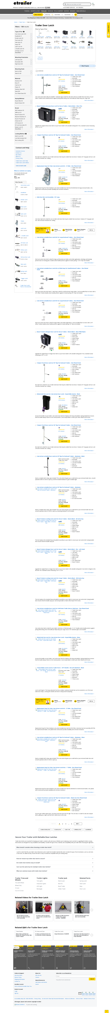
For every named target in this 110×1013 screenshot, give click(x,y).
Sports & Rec (35, 11)
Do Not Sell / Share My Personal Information (53, 998)
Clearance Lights (41, 883)
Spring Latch (81, 46)
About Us (18, 156)
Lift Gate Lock (48, 46)
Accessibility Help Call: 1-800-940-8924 (24, 998)
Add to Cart (64, 92)
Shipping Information (20, 979)
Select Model (67, 14)
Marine (66, 11)
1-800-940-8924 (41, 7)
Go (75, 14)
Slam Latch (73, 46)
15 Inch (17, 888)
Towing (26, 11)
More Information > (89, 100)
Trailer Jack (62, 878)
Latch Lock (90, 36)
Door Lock (83, 889)
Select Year (47, 14)
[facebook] (83, 993)
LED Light (39, 886)
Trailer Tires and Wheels (21, 879)
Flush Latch (65, 36)
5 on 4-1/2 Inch (19, 890)
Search (37, 984)
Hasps (81, 36)
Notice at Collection (70, 998)
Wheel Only (18, 885)
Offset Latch (56, 46)
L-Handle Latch (40, 46)
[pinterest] (86, 993)
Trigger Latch (90, 46)
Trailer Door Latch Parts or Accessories (40, 58)
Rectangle (39, 889)
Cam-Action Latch (40, 36)
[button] (91, 910)
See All (91, 230)
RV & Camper (58, 11)
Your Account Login (21, 165)
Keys (81, 886)
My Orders (79, 7)
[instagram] (90, 993)
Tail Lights (40, 881)
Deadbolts (48, 36)
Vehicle (50, 11)
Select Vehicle (38, 14)
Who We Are (38, 975)
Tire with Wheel (19, 883)
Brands (72, 11)
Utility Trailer (62, 889)
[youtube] (93, 993)
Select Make (57, 14)
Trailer (44, 11)
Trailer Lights (42, 878)
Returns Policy (18, 977)
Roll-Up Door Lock (65, 47)
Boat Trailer (61, 886)
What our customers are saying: (22, 170)
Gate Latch (73, 36)
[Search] (65, 4)
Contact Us (18, 153)
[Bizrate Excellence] (19, 1004)
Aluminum (88, 829)
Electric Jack (61, 881)
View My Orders (18, 975)
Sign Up (16, 993)
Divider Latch (57, 36)
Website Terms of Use (89, 998)
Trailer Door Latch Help (22, 161)
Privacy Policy (19, 158)
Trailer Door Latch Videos (22, 162)
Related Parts (85, 878)
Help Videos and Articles (41, 982)
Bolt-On (68, 829)
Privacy (57, 979)
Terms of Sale (79, 998)
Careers (37, 977)
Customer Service (69, 7)
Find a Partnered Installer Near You (23, 986)
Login (16, 991)
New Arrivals (81, 11)
